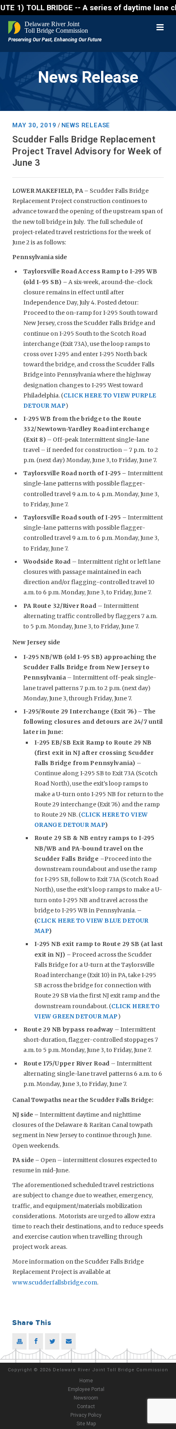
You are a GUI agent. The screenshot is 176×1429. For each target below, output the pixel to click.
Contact (86, 1406)
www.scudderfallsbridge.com (54, 1282)
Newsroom (86, 1398)
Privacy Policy (86, 1415)
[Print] (19, 1341)
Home (86, 1381)
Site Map (86, 1424)
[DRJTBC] (49, 27)
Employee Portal (86, 1389)
